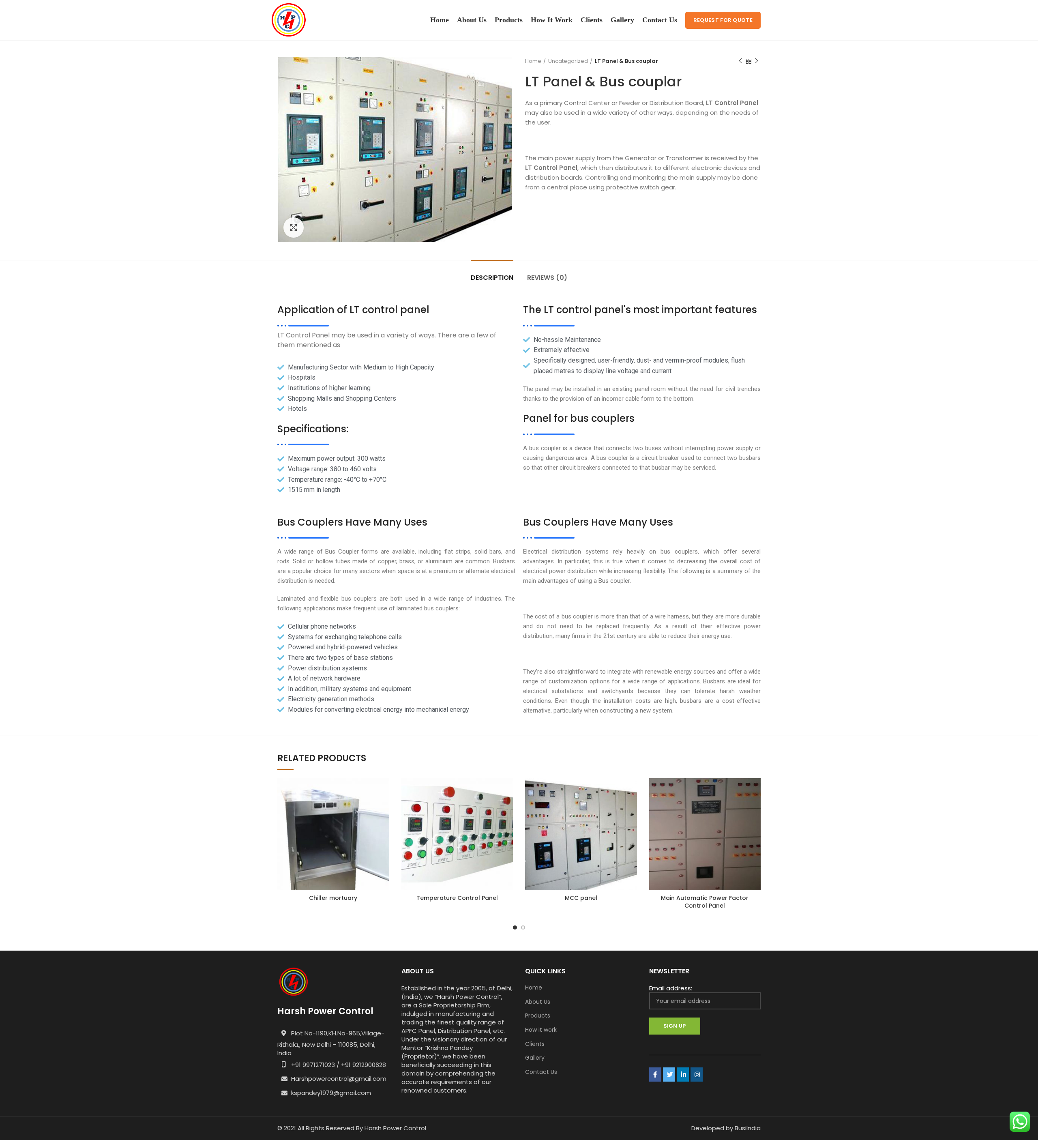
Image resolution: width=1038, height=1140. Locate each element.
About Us (537, 1002)
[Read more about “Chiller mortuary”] (383, 791)
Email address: (670, 988)
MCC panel (581, 898)
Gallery (535, 1058)
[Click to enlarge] (293, 227)
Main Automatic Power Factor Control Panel (704, 902)
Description (492, 277)
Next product (757, 61)
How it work (541, 1030)
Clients (535, 1044)
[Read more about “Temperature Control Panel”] (507, 791)
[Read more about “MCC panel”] (631, 791)
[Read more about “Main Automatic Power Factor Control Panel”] (754, 791)
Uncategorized (568, 61)
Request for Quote (723, 20)
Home (533, 61)
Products (537, 1016)
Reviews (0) (547, 277)
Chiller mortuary (333, 898)
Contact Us (541, 1072)
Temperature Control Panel (457, 898)
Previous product (740, 61)
